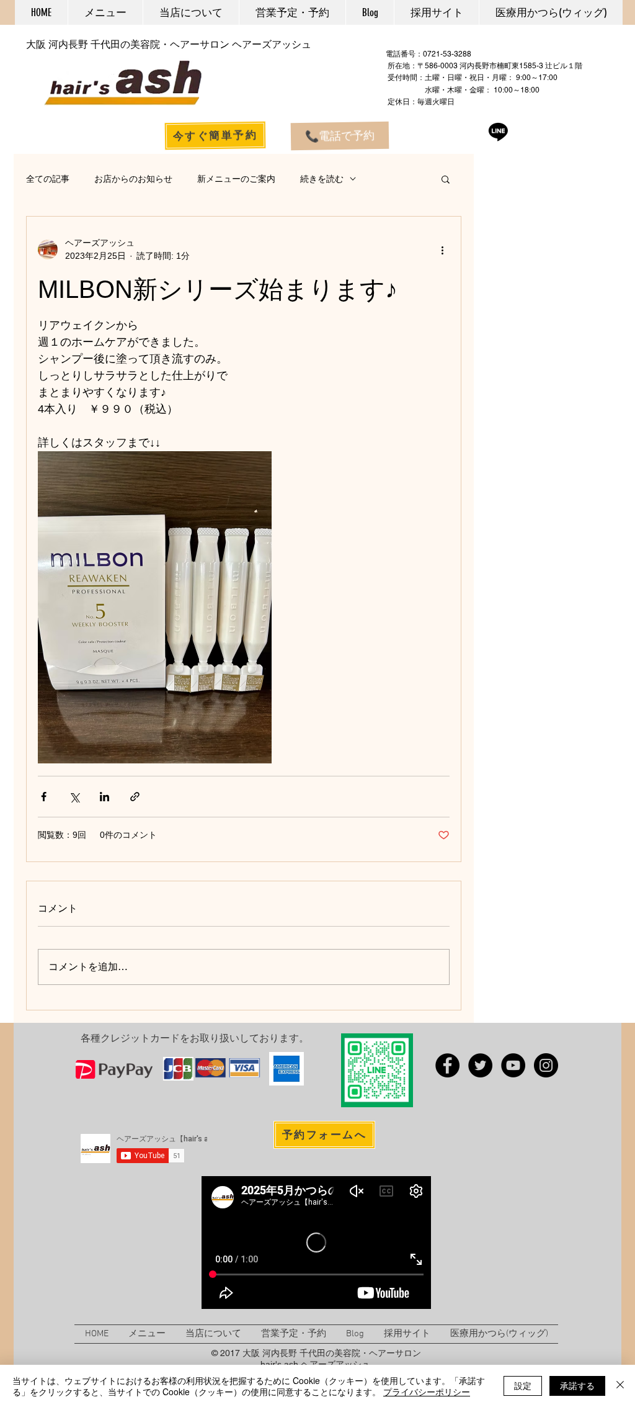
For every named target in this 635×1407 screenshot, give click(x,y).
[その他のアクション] (442, 249)
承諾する (577, 1385)
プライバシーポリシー (426, 1391)
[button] (445, 179)
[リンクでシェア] (135, 796)
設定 (522, 1385)
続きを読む (322, 179)
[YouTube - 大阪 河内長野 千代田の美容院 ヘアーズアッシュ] (513, 1065)
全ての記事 (47, 179)
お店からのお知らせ (133, 179)
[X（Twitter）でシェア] (74, 796)
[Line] (498, 131)
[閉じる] (620, 1386)
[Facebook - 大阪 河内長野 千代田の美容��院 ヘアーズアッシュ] (447, 1065)
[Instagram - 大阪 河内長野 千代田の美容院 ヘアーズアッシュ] (546, 1065)
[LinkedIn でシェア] (104, 796)
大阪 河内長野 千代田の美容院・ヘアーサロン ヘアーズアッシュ (168, 44)
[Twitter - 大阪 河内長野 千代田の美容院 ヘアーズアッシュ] (480, 1065)
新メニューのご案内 (236, 179)
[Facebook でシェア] (44, 796)
